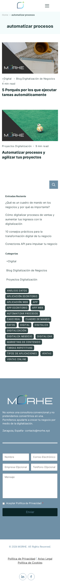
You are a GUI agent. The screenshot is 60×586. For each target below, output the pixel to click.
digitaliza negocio (19, 336)
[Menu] (47, 5)
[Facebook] (31, 576)
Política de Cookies (30, 562)
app (35, 302)
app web (37, 307)
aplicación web (17, 302)
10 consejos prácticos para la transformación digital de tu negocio (28, 234)
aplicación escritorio (22, 296)
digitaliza (41, 325)
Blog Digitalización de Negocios (35, 78)
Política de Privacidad (21, 558)
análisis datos (17, 290)
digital (25, 325)
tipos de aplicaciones (22, 353)
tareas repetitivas (19, 347)
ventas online (16, 359)
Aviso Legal (45, 558)
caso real (13, 319)
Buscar (53, 185)
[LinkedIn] (22, 576)
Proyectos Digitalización (17, 146)
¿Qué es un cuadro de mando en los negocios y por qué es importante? (28, 205)
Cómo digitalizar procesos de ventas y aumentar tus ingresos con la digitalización (29, 219)
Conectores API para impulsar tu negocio (31, 244)
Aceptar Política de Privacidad (25, 503)
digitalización (16, 330)
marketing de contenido (23, 342)
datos (11, 325)
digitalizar (44, 336)
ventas (47, 353)
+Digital (7, 78)
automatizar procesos (22, 313)
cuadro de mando (38, 319)
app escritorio (17, 307)
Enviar (30, 512)
